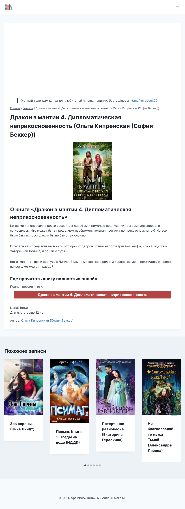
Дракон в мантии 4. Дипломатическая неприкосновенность (92, 295)
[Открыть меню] (177, 7)
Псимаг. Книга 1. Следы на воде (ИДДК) (69, 437)
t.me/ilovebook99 (145, 100)
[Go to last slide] (11, 411)
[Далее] (174, 411)
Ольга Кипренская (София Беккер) (47, 320)
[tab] (85, 465)
